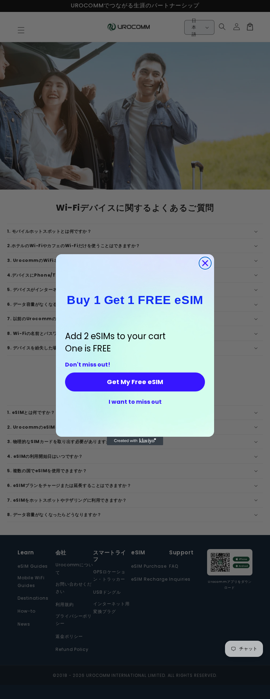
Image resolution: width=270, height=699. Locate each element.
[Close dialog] (205, 263)
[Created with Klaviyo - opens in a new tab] (135, 441)
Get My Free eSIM (135, 381)
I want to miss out (135, 401)
